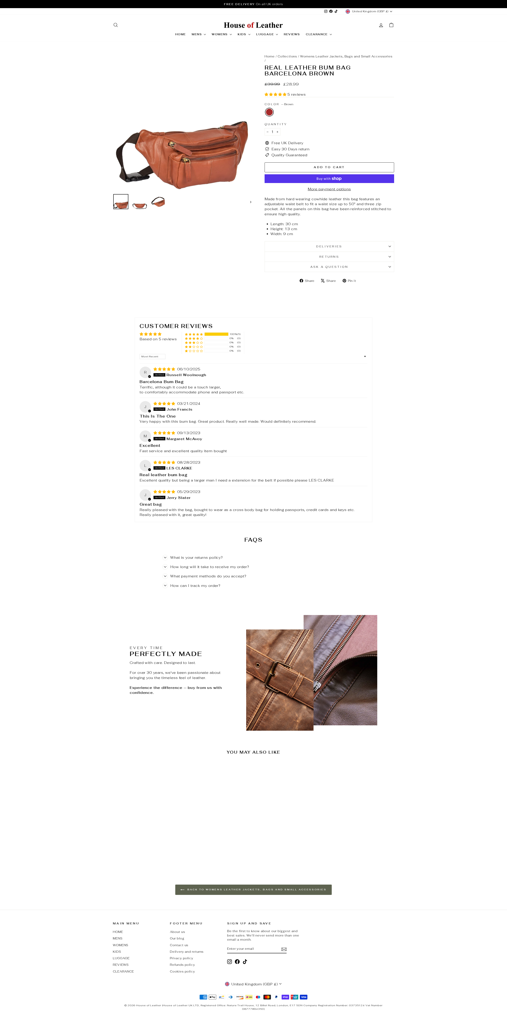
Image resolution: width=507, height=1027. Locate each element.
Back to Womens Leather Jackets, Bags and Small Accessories (256, 889)
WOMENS (220, 34)
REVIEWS (292, 34)
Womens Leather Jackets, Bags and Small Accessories (346, 56)
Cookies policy (182, 971)
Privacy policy (181, 958)
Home (270, 56)
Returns (329, 256)
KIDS (242, 34)
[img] (164, 369)
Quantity (276, 124)
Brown (269, 112)
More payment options (329, 189)
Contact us (179, 945)
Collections (287, 56)
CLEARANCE (317, 34)
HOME (180, 34)
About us (177, 932)
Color (279, 104)
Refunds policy (182, 965)
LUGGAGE (265, 34)
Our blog (177, 938)
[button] (276, 94)
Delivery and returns (187, 952)
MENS (197, 34)
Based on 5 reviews (158, 339)
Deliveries (329, 246)
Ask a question (329, 267)
